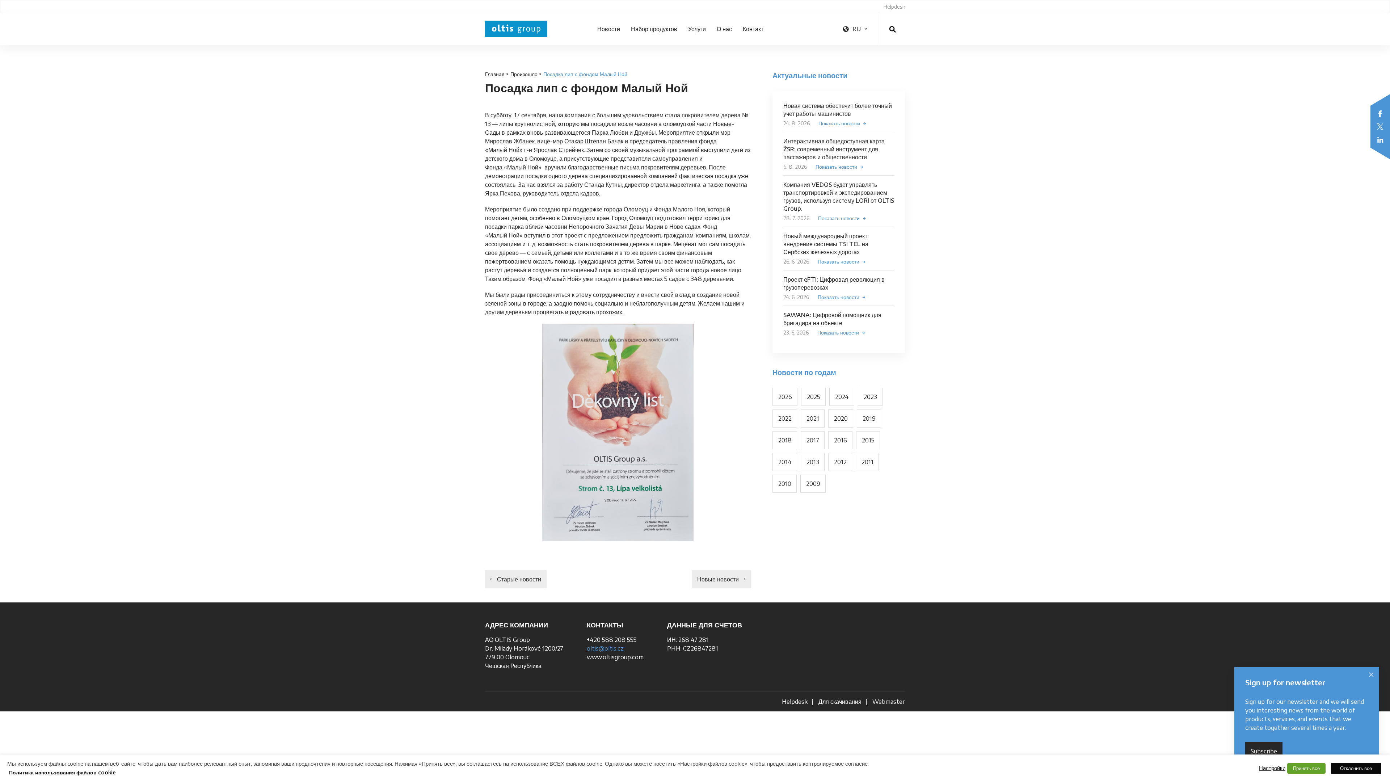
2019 (869, 418)
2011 (867, 462)
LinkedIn (1380, 139)
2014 (785, 462)
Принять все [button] (1306, 768)
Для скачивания (840, 701)
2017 (812, 440)
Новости (608, 29)
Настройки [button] (1272, 768)
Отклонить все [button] (1356, 768)
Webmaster (888, 701)
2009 (813, 483)
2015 (868, 440)
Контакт (753, 29)
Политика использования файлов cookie (62, 772)
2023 (870, 396)
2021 (812, 418)
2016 (840, 440)
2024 (842, 396)
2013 (812, 462)
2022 (785, 418)
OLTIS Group (516, 29)
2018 (785, 440)
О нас (724, 29)
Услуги (697, 29)
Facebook (1380, 113)
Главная (495, 74)
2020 (841, 418)
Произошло (524, 74)
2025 (813, 396)
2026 (785, 396)
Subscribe (1264, 751)
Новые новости (718, 579)
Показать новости (839, 123)
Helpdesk (894, 7)
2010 (784, 483)
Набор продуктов (654, 29)
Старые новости (519, 579)
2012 (840, 462)
